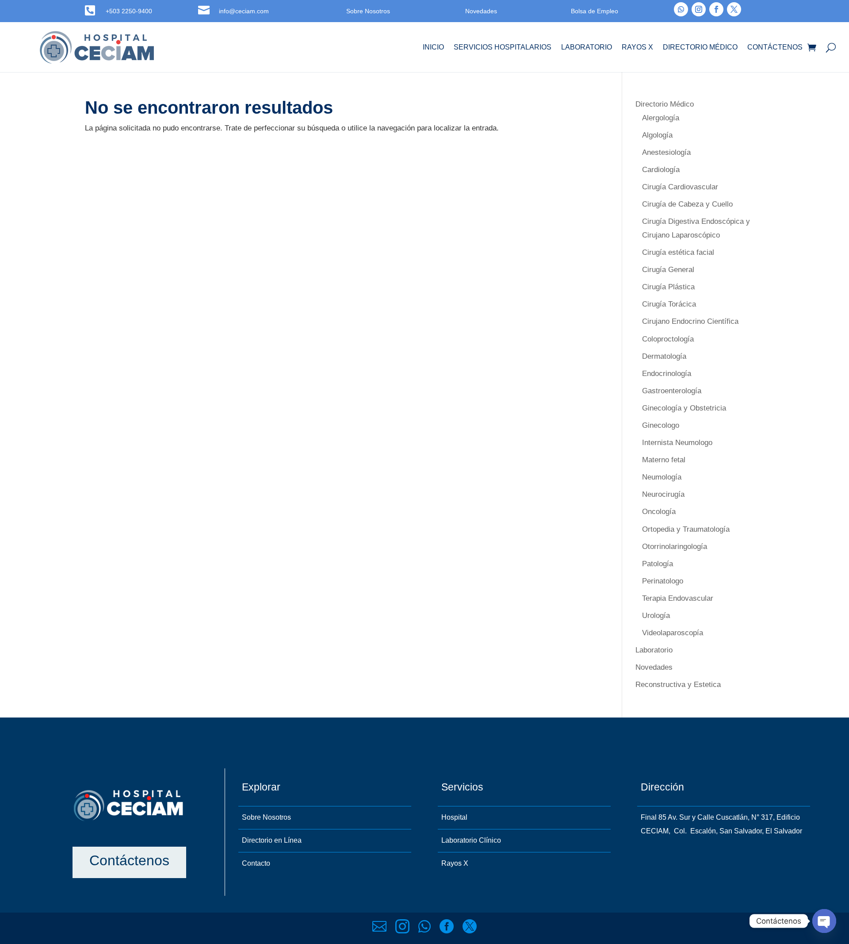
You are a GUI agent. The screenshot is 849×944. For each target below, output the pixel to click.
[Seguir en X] (734, 9)
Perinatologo (662, 581)
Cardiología (661, 169)
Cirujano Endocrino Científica (690, 321)
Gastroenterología (671, 391)
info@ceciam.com (244, 11)
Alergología (660, 118)
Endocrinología (666, 373)
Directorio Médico (700, 47)
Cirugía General (668, 269)
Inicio (433, 47)
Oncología (659, 511)
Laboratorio (586, 47)
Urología (656, 615)
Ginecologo (660, 425)
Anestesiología (666, 152)
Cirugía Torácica (669, 304)
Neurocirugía (663, 494)
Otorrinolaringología (674, 546)
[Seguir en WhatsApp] (681, 9)
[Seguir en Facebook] (716, 9)
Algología (657, 135)
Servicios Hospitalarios (502, 47)
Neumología (661, 477)
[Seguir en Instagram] (699, 9)
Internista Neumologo (677, 442)
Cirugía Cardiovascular (680, 187)
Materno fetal (663, 460)
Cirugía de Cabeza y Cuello (687, 204)
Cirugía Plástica (668, 287)
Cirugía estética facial (678, 252)
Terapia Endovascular (677, 598)
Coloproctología (668, 339)
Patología (657, 564)
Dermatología (664, 356)
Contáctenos (775, 47)
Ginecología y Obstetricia (684, 408)
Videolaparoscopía (672, 633)
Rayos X (637, 47)
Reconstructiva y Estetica (678, 684)
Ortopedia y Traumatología (686, 529)
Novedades (654, 667)
